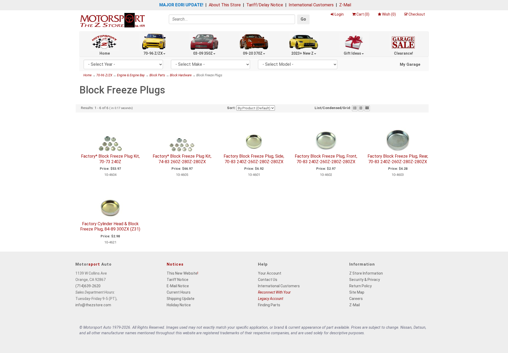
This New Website (182, 273)
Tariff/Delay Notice (264, 4)
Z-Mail (345, 4)
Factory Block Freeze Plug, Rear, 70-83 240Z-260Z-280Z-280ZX (398, 159)
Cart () (362, 14)
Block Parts (157, 75)
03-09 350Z (203, 53)
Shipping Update (180, 298)
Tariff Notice (177, 279)
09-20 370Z (252, 53)
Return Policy (360, 286)
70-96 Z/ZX (153, 53)
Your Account (269, 273)
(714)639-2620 (88, 286)
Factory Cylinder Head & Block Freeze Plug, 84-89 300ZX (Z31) (110, 226)
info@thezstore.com (93, 305)
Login (339, 14)
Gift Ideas (352, 53)
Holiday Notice (179, 305)
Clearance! (403, 53)
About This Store (225, 4)
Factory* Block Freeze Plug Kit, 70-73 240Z (110, 159)
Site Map (356, 292)
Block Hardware (181, 75)
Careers (356, 298)
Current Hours (178, 292)
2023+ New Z (302, 53)
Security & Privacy (364, 279)
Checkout (417, 14)
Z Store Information (366, 273)
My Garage (410, 64)
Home (104, 53)
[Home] (112, 19)
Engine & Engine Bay (131, 75)
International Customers (311, 4)
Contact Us (267, 279)
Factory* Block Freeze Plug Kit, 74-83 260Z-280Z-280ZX (182, 159)
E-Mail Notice (178, 286)
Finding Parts (269, 305)
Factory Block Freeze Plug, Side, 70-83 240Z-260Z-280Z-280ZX (254, 159)
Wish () (389, 14)
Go (303, 19)
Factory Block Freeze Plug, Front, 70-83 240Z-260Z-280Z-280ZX (326, 159)
